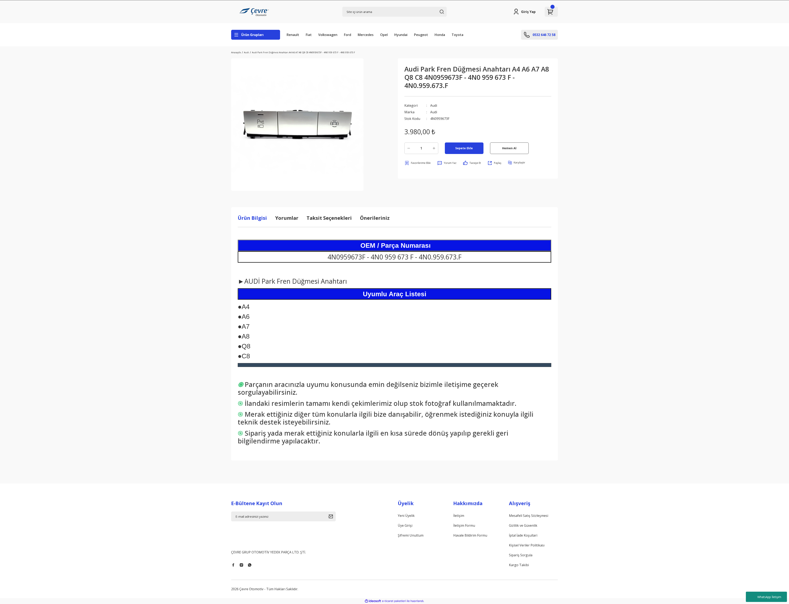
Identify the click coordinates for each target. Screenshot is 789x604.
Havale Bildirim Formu (470, 535)
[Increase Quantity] (434, 148)
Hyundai (400, 34)
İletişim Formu (464, 525)
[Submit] (332, 516)
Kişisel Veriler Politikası (526, 545)
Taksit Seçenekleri (329, 217)
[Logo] (254, 12)
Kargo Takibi (519, 565)
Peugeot (421, 34)
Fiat (309, 34)
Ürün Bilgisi (252, 217)
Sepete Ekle (464, 148)
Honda (440, 34)
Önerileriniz (375, 217)
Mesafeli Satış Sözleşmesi (528, 515)
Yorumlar (286, 217)
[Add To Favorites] (417, 163)
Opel (384, 34)
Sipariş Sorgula (520, 555)
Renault (293, 34)
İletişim (458, 515)
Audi (433, 105)
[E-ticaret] (394, 601)
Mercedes (366, 34)
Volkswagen (327, 34)
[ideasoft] (373, 601)
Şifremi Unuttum (410, 535)
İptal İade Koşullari (523, 535)
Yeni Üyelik (406, 515)
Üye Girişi (405, 525)
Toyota (457, 34)
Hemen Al (509, 148)
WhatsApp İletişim (769, 597)
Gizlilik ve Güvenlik (523, 525)
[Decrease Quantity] (409, 148)
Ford (347, 34)
